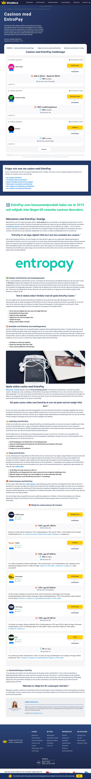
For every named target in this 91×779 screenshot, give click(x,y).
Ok (79, 776)
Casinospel (35, 751)
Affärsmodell (81, 740)
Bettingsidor (40, 2)
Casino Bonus (36, 738)
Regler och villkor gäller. (47, 566)
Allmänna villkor (82, 743)
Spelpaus (65, 748)
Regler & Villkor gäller (45, 534)
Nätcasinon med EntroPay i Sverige (74, 48)
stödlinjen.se (57, 534)
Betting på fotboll (52, 740)
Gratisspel (50, 743)
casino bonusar (31, 484)
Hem (5, 9)
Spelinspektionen (40, 598)
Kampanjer (65, 738)
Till (75, 65)
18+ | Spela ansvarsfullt (29, 534)
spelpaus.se (68, 566)
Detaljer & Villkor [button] (11, 84)
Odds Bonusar (65, 2)
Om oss (79, 738)
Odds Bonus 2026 (52, 738)
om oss (16, 710)
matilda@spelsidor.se (37, 713)
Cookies (11, 742)
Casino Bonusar (52, 2)
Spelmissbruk (66, 743)
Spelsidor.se (12, 740)
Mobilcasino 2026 (37, 748)
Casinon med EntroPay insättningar (24, 48)
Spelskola (76, 2)
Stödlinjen (65, 746)
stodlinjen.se (59, 566)
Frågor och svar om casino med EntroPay (49, 48)
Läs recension (75, 71)
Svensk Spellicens (37, 740)
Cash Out (50, 746)
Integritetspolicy (18, 742)
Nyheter (84, 2)
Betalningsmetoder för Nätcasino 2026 (25, 9)
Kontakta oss (81, 735)
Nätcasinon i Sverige (12, 390)
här (73, 776)
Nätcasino (29, 2)
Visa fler (43, 149)
